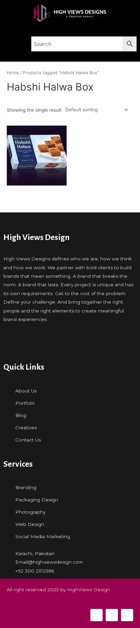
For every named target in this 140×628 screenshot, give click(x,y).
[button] (14, 44)
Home (13, 72)
